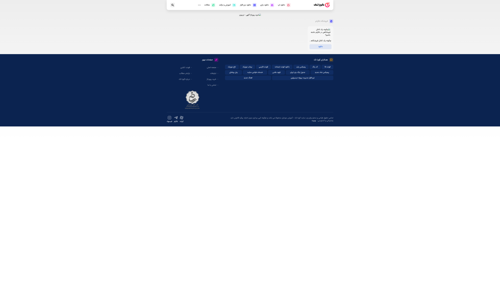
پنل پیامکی (233, 72)
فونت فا (327, 67)
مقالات (207, 5)
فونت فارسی (263, 67)
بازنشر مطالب (184, 73)
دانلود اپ (281, 5)
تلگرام (176, 121)
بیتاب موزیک (247, 67)
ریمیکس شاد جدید (322, 72)
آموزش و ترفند (225, 5)
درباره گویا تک (184, 79)
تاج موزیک (232, 67)
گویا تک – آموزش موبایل (322, 5)
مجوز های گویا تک (192, 99)
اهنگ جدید (248, 77)
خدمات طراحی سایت (255, 72)
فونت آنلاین (185, 67)
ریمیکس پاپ (301, 67)
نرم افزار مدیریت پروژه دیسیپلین (303, 77)
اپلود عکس (276, 72)
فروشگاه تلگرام (321, 21)
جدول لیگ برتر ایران (297, 72)
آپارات (181, 121)
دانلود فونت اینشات (282, 67)
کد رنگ (315, 67)
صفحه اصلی (211, 67)
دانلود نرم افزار (245, 5)
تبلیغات (213, 73)
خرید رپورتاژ (211, 79)
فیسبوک (169, 121)
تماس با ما (212, 85)
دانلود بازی (264, 5)
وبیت (314, 120)
